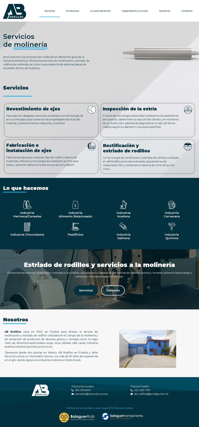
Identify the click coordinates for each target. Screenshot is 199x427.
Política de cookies (121, 408)
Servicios (49, 10)
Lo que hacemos (100, 10)
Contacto (186, 10)
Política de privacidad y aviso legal (87, 408)
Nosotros (164, 10)
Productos (72, 10)
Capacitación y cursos (135, 10)
